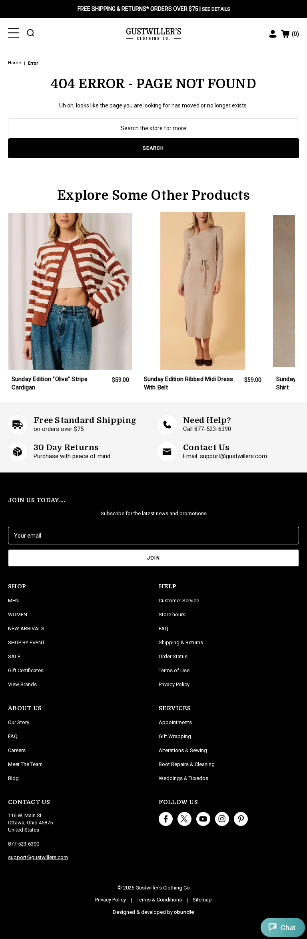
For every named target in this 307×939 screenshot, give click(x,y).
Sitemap (202, 900)
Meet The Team (25, 764)
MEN (13, 601)
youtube (203, 819)
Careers (17, 750)
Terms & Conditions (159, 900)
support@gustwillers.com (38, 857)
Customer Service (179, 601)
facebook (166, 819)
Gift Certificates (26, 670)
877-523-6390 (23, 844)
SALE (14, 656)
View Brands (22, 684)
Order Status (173, 656)
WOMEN (17, 614)
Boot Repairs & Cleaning (187, 764)
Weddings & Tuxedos (183, 778)
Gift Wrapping (175, 736)
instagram (222, 819)
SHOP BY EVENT (26, 642)
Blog (13, 778)
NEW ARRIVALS (26, 628)
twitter (184, 819)
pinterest (241, 819)
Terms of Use (174, 670)
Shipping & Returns (181, 642)
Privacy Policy (174, 684)
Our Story (18, 722)
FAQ (13, 736)
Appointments (175, 722)
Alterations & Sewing (183, 750)
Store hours (172, 614)
